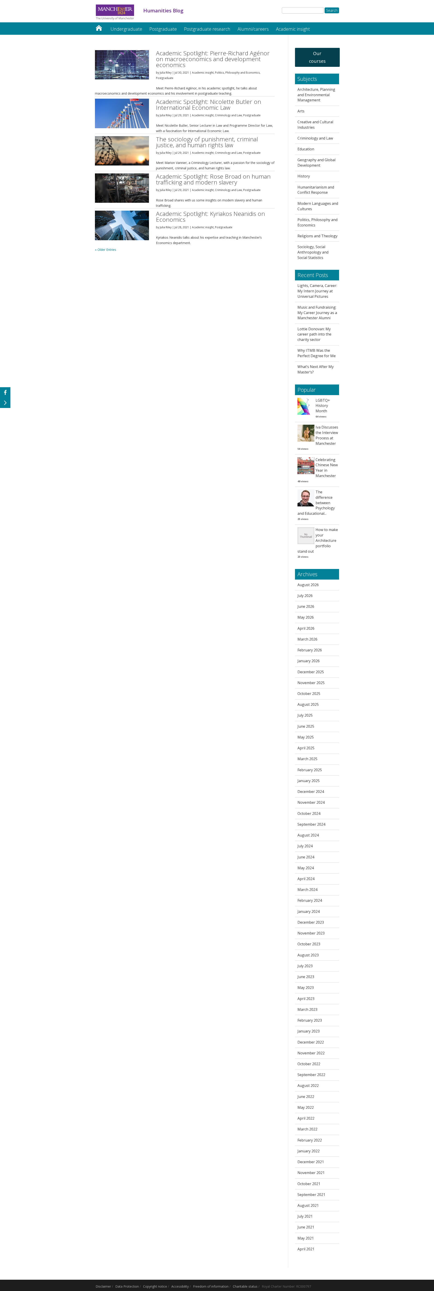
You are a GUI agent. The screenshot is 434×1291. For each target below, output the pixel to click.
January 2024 (308, 911)
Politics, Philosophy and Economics (237, 73)
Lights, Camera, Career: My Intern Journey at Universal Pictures (317, 291)
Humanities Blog (99, 27)
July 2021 (305, 1216)
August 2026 (308, 584)
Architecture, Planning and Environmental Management (316, 95)
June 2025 (305, 726)
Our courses (317, 57)
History (303, 176)
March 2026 (307, 639)
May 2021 (305, 1238)
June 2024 (305, 857)
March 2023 (307, 1009)
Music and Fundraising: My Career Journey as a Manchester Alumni (317, 313)
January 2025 (308, 780)
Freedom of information (211, 1286)
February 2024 (309, 900)
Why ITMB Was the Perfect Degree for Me (316, 353)
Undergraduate (126, 29)
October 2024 (308, 813)
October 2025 (308, 693)
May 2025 (305, 737)
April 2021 (305, 1249)
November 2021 (311, 1172)
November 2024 (311, 802)
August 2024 (308, 835)
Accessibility (180, 1286)
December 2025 (310, 671)
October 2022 (308, 1063)
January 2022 (308, 1151)
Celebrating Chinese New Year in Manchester (327, 467)
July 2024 (305, 846)
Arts (300, 111)
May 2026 (305, 617)
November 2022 (311, 1053)
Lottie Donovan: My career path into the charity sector (314, 334)
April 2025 (305, 748)
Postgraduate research (207, 29)
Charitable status (245, 1286)
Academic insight (293, 29)
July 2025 (305, 715)
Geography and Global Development (316, 162)
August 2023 (308, 955)
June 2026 (305, 606)
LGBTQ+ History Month (323, 406)
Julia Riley (166, 73)
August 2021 (308, 1205)
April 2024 (305, 878)
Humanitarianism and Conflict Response (315, 190)
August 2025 (308, 704)
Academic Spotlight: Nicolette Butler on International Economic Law (208, 105)
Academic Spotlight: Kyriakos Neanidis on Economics (210, 217)
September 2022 (311, 1074)
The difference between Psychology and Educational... (316, 502)
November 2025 (311, 682)
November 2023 (311, 933)
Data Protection (127, 1286)
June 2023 (305, 976)
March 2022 (307, 1129)
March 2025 (307, 758)
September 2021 (311, 1194)
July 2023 (305, 965)
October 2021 (308, 1183)
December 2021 (310, 1161)
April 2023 (305, 998)
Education (305, 149)
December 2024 (310, 791)
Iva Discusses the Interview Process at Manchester (327, 435)
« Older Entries (105, 249)
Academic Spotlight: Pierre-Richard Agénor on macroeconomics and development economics (213, 59)
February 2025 (309, 769)
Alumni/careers (253, 29)
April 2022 (305, 1118)
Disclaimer (103, 1286)
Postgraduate (163, 29)
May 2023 (305, 987)
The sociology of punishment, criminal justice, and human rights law (207, 142)
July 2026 (305, 595)
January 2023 (308, 1031)
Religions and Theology (317, 235)
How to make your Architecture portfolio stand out (317, 540)
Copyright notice (155, 1286)
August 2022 (308, 1085)
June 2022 (305, 1096)
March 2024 (307, 889)
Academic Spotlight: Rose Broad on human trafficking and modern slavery (213, 179)
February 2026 (309, 650)
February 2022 (309, 1140)
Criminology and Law (228, 115)
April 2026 (305, 628)
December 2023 (310, 922)
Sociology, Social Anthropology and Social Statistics (312, 252)
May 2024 (305, 867)
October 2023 (308, 943)
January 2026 (308, 660)
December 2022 (310, 1042)
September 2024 (311, 824)
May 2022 (305, 1107)
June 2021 (305, 1227)
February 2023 (309, 1020)
